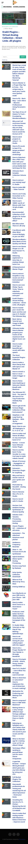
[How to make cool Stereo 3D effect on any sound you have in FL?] (6, 435)
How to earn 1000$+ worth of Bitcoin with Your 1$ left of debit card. (18, 205)
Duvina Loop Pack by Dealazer (19, 567)
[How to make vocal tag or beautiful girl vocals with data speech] (6, 346)
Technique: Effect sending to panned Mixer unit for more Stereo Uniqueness (18, 753)
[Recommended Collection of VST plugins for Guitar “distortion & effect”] (6, 214)
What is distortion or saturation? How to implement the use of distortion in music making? (19, 683)
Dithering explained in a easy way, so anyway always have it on (18, 260)
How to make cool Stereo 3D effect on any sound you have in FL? (19, 436)
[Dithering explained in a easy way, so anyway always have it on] (6, 257)
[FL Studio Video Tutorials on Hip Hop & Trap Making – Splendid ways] (6, 627)
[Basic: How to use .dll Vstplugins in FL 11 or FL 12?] (6, 428)
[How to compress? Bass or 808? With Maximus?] (6, 702)
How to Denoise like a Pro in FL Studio (18, 494)
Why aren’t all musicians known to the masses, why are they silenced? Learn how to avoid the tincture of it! (19, 127)
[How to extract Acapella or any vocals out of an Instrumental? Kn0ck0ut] (6, 275)
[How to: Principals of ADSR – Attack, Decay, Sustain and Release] (6, 661)
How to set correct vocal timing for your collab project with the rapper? (18, 640)
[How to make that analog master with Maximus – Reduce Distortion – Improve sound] (6, 815)
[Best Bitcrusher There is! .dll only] (6, 225)
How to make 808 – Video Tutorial (18, 188)
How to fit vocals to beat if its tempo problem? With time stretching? (18, 150)
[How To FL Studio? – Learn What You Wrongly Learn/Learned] (6, 670)
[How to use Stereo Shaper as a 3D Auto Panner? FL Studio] (6, 248)
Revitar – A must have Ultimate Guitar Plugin (18, 445)
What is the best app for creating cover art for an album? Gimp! (18, 742)
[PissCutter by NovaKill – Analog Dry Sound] (6, 486)
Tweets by (4, 60)
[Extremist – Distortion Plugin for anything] (6, 470)
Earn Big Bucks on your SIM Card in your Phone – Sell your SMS (19, 596)
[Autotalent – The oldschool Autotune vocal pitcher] (6, 535)
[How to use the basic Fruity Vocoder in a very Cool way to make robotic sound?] (6, 451)
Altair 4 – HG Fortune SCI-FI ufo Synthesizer (19, 551)
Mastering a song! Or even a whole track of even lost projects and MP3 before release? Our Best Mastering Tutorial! (19, 72)
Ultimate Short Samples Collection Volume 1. (19, 174)
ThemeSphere (22, 839)
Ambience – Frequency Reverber (16, 544)
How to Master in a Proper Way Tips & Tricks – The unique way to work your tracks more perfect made (19, 89)
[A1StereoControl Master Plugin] (6, 269)
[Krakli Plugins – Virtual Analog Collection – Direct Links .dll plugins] (14, 18)
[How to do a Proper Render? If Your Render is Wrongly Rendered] (6, 650)
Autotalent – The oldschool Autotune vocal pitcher (18, 536)
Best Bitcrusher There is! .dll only (18, 225)
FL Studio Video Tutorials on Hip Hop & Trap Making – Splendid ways (18, 629)
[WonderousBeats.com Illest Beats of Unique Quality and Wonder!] (6, 241)
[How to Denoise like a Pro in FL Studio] (6, 493)
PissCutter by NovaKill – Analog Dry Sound (19, 487)
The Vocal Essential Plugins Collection (18, 357)
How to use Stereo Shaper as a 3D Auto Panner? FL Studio (19, 249)
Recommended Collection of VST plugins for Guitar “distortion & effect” (19, 216)
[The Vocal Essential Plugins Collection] (6, 357)
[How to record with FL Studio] (6, 501)
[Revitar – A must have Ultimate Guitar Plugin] (6, 444)
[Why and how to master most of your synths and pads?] (6, 477)
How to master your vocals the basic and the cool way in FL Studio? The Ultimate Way (19, 312)
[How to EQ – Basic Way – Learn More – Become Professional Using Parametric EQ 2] (6, 100)
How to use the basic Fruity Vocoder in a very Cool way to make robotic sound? (19, 454)
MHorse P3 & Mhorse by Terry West (18, 582)
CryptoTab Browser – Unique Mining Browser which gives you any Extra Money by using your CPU (19, 767)
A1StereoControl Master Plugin (18, 268)
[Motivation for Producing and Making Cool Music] (6, 693)
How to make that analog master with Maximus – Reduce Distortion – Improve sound (19, 817)
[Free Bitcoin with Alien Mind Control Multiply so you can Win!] (6, 232)
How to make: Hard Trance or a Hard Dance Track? (18, 605)
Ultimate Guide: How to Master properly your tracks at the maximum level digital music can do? (18, 334)
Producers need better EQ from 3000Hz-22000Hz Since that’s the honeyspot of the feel (18, 617)
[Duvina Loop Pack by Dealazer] (6, 568)
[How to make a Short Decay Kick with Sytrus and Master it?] (6, 364)
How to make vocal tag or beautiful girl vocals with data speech (18, 348)
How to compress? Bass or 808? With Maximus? (19, 702)
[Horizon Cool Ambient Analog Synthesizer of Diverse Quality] (6, 507)
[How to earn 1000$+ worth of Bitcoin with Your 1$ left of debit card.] (6, 203)
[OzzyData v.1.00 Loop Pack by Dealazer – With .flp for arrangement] (6, 417)
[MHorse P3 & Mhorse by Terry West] (6, 581)
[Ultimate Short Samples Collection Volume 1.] (6, 173)
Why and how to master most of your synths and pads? (18, 478)
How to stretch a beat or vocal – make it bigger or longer (18, 375)
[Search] (25, 2)
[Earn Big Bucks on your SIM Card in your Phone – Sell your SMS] (6, 595)
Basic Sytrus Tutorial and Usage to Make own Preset (18, 322)
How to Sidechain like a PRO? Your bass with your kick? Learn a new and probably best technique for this (19, 162)
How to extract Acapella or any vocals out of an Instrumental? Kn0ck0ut (18, 278)
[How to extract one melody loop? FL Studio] (6, 182)
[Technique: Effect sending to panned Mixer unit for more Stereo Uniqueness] (6, 750)
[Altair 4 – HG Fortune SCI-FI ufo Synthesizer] (6, 551)
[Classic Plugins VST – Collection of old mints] (6, 528)
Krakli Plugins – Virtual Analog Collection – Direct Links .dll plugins (12, 36)
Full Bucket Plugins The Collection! (16, 779)
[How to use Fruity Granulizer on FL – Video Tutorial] (6, 195)
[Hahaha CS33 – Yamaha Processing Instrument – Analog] (6, 516)
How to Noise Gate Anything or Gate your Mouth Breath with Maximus (18, 385)
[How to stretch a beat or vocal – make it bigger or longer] (6, 373)
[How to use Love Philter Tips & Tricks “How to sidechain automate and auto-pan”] (6, 287)
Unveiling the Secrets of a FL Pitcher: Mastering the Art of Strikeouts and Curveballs (19, 805)
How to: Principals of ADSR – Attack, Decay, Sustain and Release (19, 662)
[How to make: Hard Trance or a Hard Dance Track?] (6, 604)
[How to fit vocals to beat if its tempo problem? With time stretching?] (6, 148)
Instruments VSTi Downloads (10, 23)
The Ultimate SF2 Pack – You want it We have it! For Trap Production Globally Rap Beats (19, 397)
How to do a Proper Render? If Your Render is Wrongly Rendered (18, 652)
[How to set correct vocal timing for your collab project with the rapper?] (6, 638)
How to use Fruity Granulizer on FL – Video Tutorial (19, 196)
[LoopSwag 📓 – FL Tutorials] (15, 2)
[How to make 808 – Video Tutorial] (6, 189)
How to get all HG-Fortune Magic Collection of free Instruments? (19, 409)
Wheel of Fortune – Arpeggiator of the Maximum (18, 463)
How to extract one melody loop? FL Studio (19, 182)
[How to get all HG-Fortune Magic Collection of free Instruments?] (6, 407)
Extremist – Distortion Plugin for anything (18, 470)
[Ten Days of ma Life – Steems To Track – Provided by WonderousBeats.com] (6, 114)
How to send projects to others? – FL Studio (17, 140)
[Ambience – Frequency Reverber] (6, 544)
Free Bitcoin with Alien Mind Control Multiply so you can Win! (18, 233)
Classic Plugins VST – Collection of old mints (19, 528)
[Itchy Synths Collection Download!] (6, 574)
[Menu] (3, 2)
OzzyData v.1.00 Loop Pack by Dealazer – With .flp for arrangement (18, 419)
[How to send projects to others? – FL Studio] (6, 138)
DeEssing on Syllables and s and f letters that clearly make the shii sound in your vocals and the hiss (19, 729)
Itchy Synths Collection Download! (17, 574)
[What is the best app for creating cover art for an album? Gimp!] (6, 740)
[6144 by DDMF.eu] (6, 588)
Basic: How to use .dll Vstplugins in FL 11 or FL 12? (19, 428)
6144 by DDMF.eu (18, 587)
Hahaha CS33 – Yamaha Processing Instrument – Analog (17, 519)
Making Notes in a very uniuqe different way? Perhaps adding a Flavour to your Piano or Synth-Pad (19, 714)
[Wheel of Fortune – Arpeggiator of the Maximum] (6, 463)
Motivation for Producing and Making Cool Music (17, 694)
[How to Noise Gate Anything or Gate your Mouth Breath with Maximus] (6, 382)
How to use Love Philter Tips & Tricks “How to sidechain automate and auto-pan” (18, 290)
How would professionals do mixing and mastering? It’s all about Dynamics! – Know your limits (19, 790)
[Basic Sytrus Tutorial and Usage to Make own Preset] (6, 321)
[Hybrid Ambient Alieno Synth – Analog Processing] (6, 558)
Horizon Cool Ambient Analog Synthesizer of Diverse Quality (18, 508)
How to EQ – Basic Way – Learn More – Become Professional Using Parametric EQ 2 (19, 103)
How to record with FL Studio (17, 500)
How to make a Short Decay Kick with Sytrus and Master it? (18, 365)
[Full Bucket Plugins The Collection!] (6, 779)
